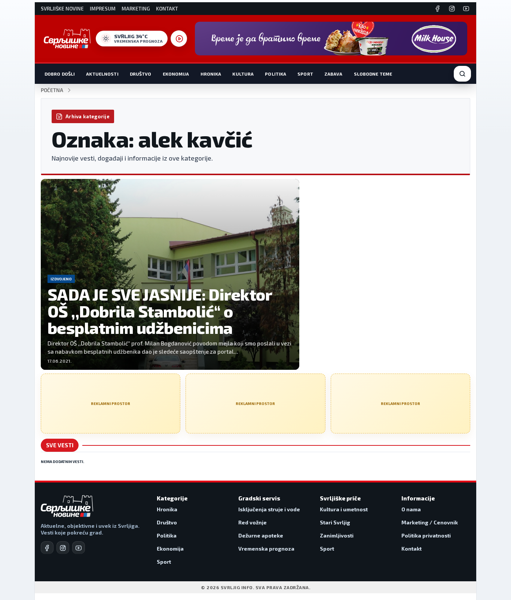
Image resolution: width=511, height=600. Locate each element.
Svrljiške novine (62, 8)
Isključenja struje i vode (269, 509)
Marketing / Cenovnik (429, 522)
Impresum (103, 8)
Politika (275, 73)
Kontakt (167, 8)
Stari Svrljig (335, 522)
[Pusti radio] (179, 38)
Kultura (243, 73)
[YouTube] (466, 8)
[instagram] (62, 547)
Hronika (211, 73)
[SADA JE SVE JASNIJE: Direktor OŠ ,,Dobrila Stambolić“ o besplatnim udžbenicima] (170, 274)
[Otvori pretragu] (462, 74)
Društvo (141, 73)
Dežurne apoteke (260, 535)
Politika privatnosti (426, 535)
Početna (52, 90)
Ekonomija (176, 73)
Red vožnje (252, 522)
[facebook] (47, 547)
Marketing (136, 8)
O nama (411, 509)
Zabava (333, 73)
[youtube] (78, 547)
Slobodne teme (373, 73)
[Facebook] (438, 8)
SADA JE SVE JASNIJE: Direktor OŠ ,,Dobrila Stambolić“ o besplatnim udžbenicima (160, 310)
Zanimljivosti (337, 535)
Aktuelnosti (102, 73)
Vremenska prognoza (266, 548)
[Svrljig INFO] (67, 38)
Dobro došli (60, 73)
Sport (305, 73)
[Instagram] (452, 8)
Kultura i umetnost (344, 509)
